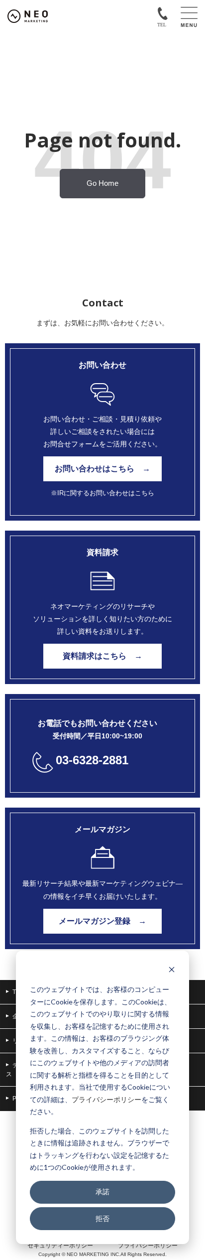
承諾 (102, 1191)
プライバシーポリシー (106, 1099)
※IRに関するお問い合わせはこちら (102, 493)
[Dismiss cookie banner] (171, 971)
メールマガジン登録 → (102, 921)
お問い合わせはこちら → (102, 468)
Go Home (102, 183)
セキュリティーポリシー (60, 1245)
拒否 (102, 1218)
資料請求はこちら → (102, 656)
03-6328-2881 (92, 760)
